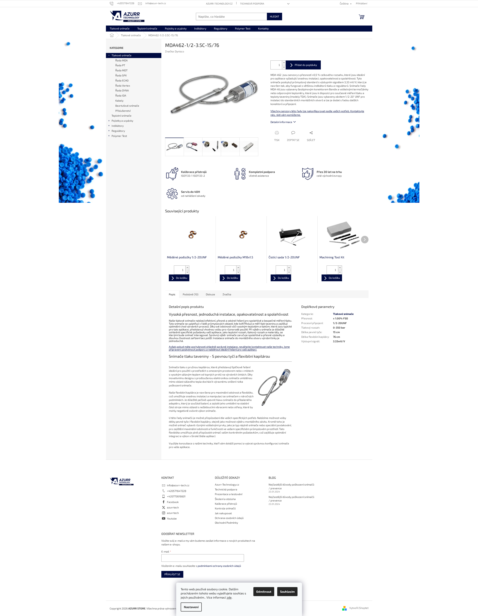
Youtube (172, 518)
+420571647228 (176, 490)
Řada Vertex (122, 85)
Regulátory (118, 130)
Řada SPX (121, 75)
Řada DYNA (122, 90)
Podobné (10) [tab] (190, 294)
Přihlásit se (172, 574)
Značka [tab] (227, 294)
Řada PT (120, 65)
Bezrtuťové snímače (127, 105)
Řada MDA (121, 60)
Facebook (173, 502)
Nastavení (191, 607)
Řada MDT (121, 70)
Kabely (119, 100)
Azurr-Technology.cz (219, 3)
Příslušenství (123, 110)
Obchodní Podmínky (226, 522)
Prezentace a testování (228, 494)
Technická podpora (252, 3)
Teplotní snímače (121, 115)
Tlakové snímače (121, 55)
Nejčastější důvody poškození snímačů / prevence (291, 486)
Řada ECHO (121, 80)
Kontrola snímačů (225, 508)
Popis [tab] (172, 294)
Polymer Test (119, 135)
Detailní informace (281, 122)
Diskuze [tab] (210, 294)
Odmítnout (263, 591)
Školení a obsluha (225, 499)
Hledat (274, 16)
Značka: (174, 51)
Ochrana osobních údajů (229, 517)
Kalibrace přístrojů (226, 503)
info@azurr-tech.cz (178, 485)
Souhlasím (287, 591)
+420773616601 (176, 496)
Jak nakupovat (223, 513)
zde (229, 597)
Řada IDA (120, 95)
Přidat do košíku (303, 64)
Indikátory (118, 125)
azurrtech (173, 507)
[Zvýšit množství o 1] (284, 63)
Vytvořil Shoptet (359, 608)
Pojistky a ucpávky (122, 120)
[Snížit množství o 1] (284, 67)
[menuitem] (119, 29)
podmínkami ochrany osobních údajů (219, 565)
